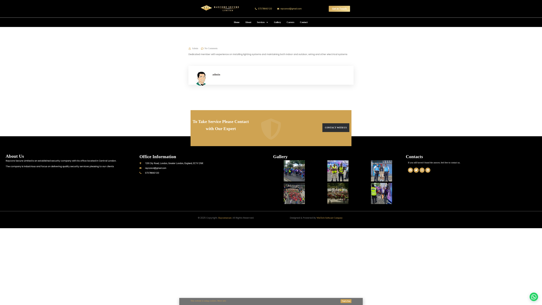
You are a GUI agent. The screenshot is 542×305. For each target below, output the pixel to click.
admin (195, 48)
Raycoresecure (224, 218)
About (248, 22)
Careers (290, 22)
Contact (304, 22)
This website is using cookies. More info (208, 301)
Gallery (277, 22)
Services (261, 22)
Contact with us (336, 127)
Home (237, 22)
